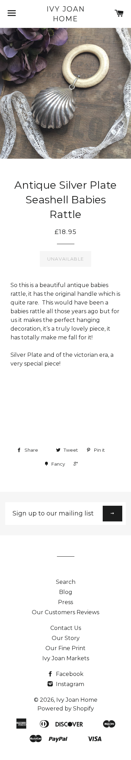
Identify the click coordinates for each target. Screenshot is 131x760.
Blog (65, 592)
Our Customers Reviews (65, 612)
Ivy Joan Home (65, 14)
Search (65, 582)
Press (65, 602)
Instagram (69, 684)
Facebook (68, 674)
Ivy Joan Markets (65, 658)
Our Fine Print (65, 648)
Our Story (66, 638)
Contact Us (65, 628)
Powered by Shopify (65, 708)
